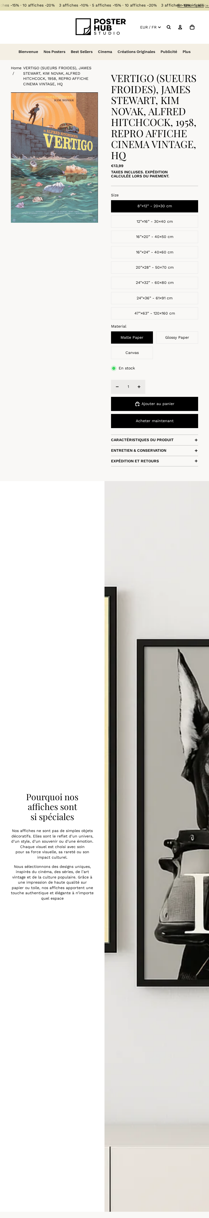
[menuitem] (186, 52)
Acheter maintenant (155, 421)
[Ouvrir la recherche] (169, 27)
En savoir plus (193, 5)
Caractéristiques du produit (142, 440)
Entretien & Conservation (138, 450)
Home (16, 68)
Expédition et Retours (135, 461)
